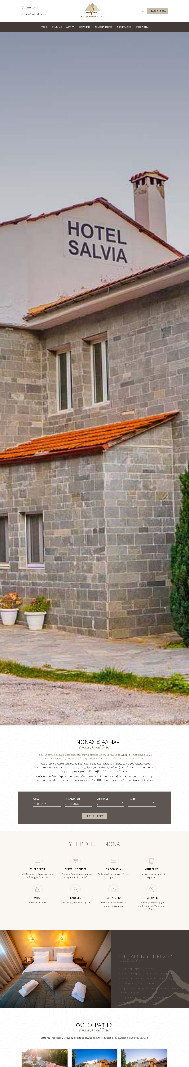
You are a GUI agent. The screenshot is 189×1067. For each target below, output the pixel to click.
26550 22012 (31, 7)
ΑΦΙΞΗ (37, 798)
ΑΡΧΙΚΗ (44, 27)
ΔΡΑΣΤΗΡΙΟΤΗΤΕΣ (103, 27)
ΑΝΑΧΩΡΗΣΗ (72, 798)
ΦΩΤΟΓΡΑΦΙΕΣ (124, 27)
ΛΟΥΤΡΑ (70, 27)
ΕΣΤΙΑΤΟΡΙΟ (84, 27)
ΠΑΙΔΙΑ (132, 798)
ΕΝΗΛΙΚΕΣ (102, 798)
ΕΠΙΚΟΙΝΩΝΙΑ (142, 27)
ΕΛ (141, 11)
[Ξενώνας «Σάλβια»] (45, 1064)
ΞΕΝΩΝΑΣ (57, 27)
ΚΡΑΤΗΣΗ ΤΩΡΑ (158, 11)
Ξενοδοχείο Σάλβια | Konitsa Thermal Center (92, 11)
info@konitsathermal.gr (36, 14)
